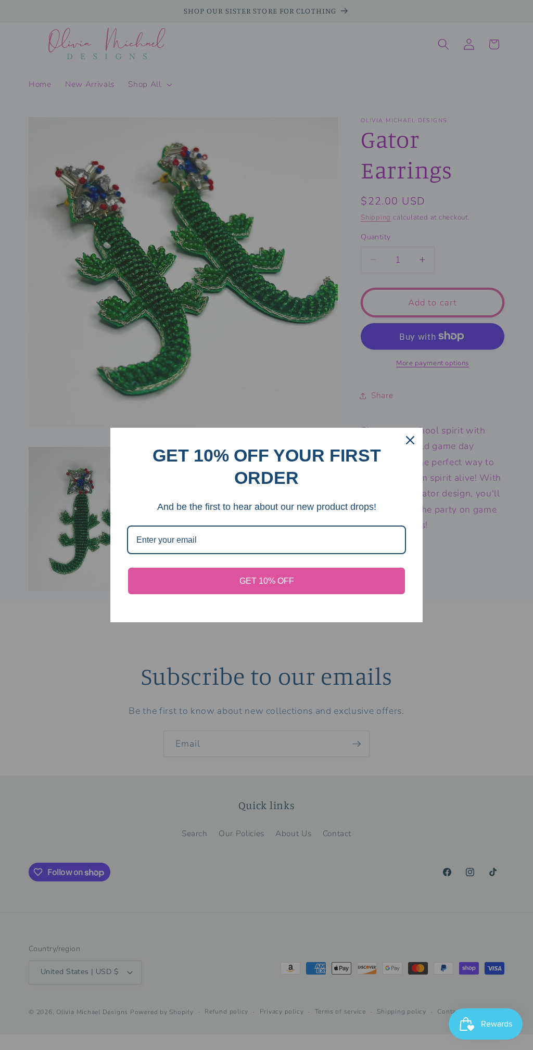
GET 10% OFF (266, 581)
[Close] (410, 440)
